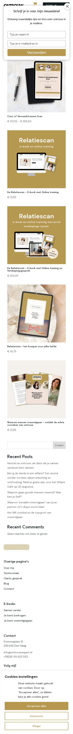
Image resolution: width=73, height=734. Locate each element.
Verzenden (36, 52)
